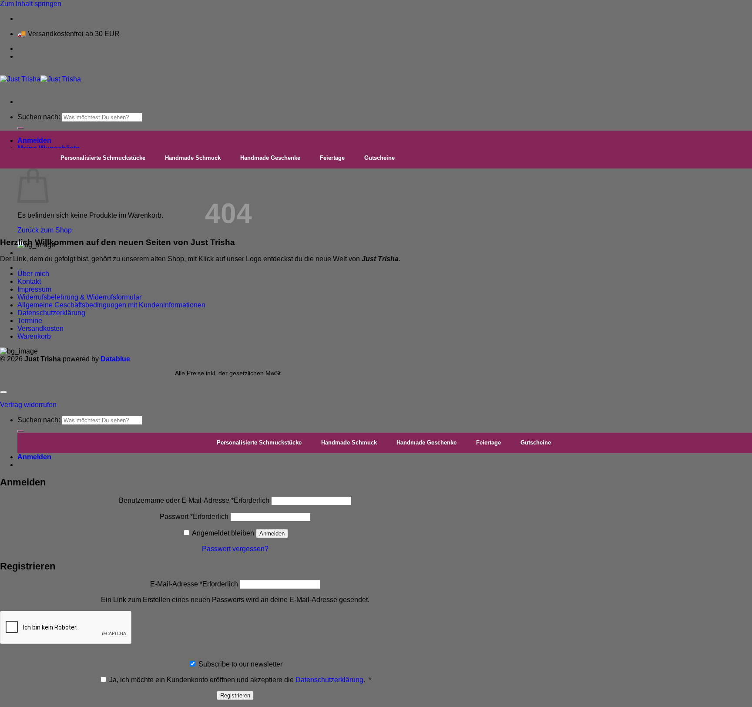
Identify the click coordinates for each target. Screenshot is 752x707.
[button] (34, 140)
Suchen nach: (38, 117)
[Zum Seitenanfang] (3, 392)
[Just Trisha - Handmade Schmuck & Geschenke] (40, 79)
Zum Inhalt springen (30, 3)
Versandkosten (40, 328)
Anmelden (272, 533)
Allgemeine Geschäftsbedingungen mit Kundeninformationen (111, 305)
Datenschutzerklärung (51, 312)
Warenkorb (34, 336)
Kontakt (29, 281)
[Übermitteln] (20, 128)
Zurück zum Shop (44, 230)
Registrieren (235, 695)
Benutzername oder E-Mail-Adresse (194, 500)
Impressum (34, 289)
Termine (29, 320)
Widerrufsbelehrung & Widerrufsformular (79, 297)
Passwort (194, 516)
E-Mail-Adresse (194, 584)
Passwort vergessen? (235, 548)
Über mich (33, 273)
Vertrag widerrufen (28, 404)
